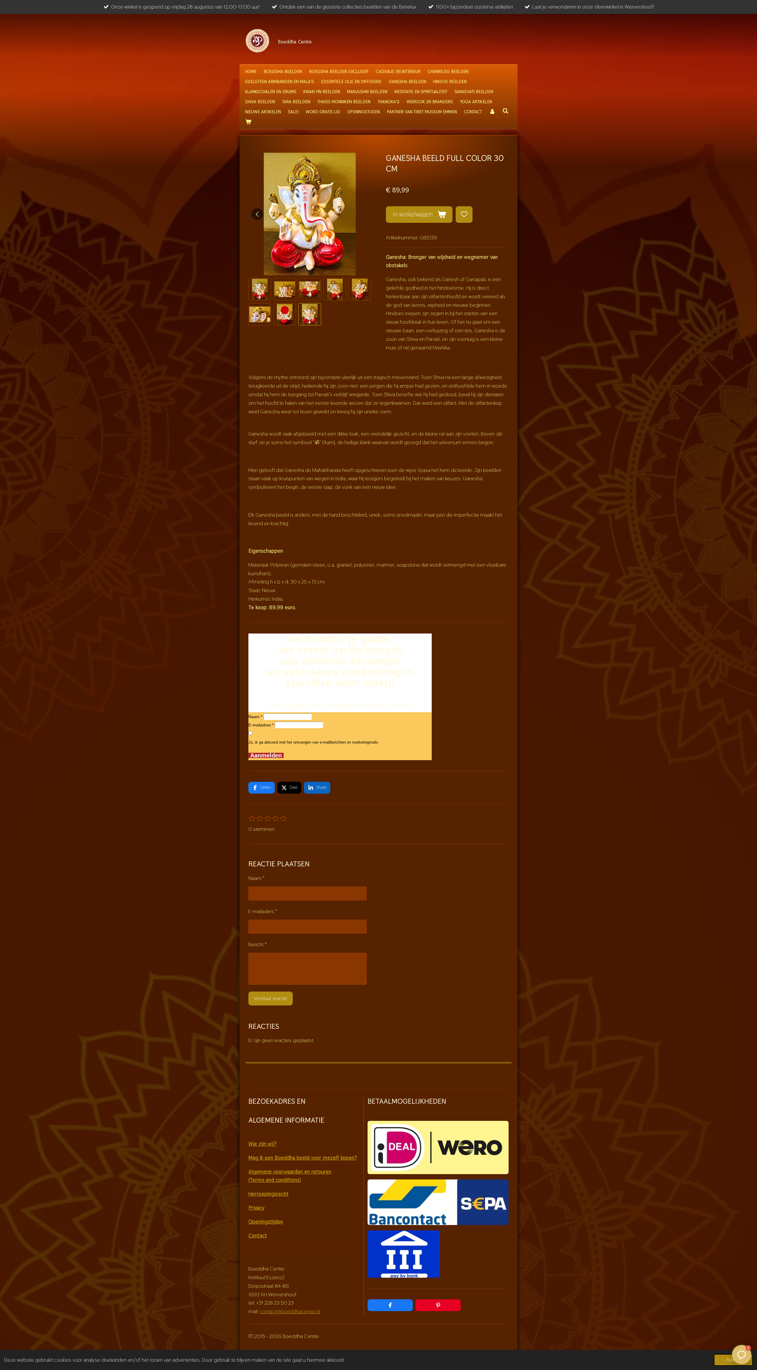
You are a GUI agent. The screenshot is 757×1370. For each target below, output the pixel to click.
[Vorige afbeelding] (257, 214)
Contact (257, 1235)
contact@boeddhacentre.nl (290, 1311)
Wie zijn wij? (262, 1143)
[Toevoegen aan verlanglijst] (464, 214)
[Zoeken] (505, 111)
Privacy (256, 1207)
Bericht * (257, 944)
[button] (259, 289)
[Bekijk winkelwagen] (248, 122)
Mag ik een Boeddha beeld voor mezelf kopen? (302, 1157)
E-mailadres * (261, 725)
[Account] (492, 112)
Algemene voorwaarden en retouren (289, 1171)
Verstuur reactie (270, 998)
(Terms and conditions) (274, 1179)
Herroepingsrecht (268, 1193)
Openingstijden (265, 1221)
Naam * (255, 716)
